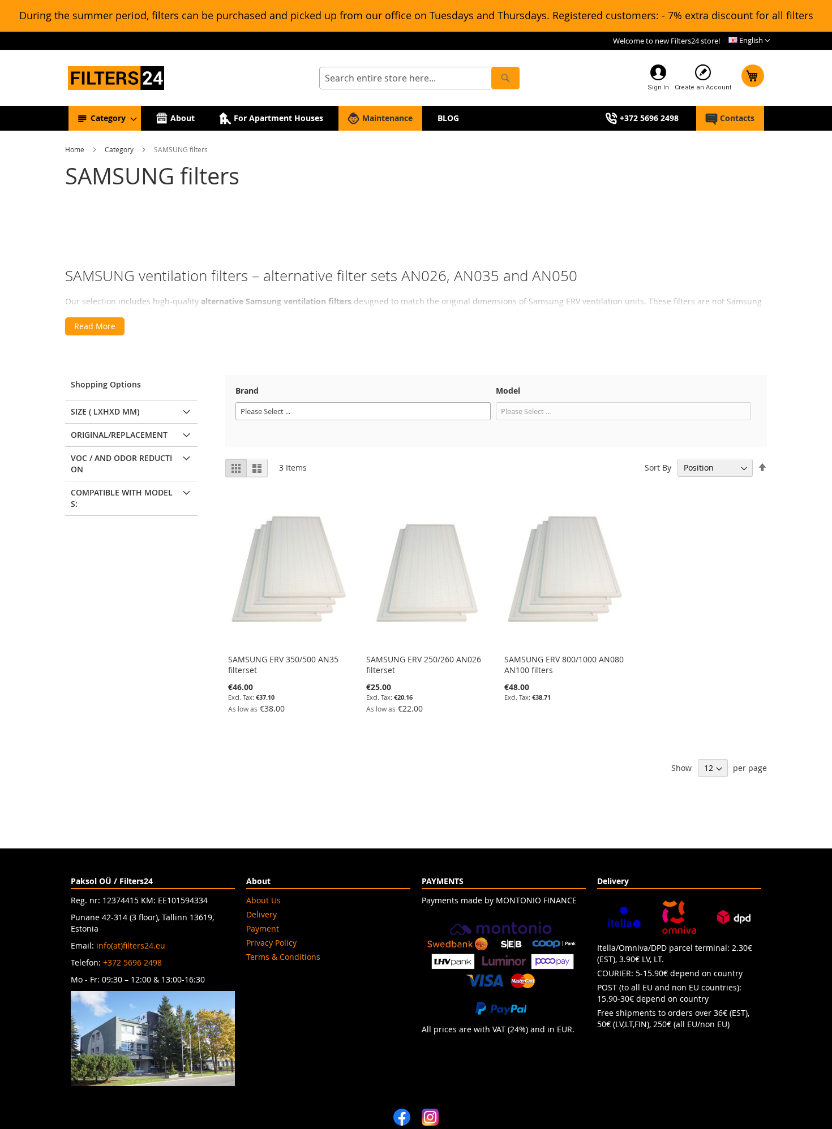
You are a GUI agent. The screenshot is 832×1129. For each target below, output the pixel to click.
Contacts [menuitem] (737, 118)
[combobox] (419, 78)
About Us (263, 900)
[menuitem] (104, 118)
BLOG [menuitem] (448, 118)
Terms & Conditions (283, 956)
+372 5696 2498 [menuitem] (649, 118)
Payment (262, 928)
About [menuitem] (182, 118)
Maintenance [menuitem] (387, 118)
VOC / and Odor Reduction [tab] (121, 464)
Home (75, 149)
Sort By (658, 467)
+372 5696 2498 (132, 962)
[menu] (416, 118)
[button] (749, 41)
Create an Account (703, 87)
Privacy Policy (271, 942)
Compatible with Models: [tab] (122, 498)
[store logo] (116, 78)
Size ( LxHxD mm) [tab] (105, 411)
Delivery (261, 914)
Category (120, 149)
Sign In (658, 87)
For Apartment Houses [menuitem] (278, 118)
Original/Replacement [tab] (119, 434)
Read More (94, 326)
